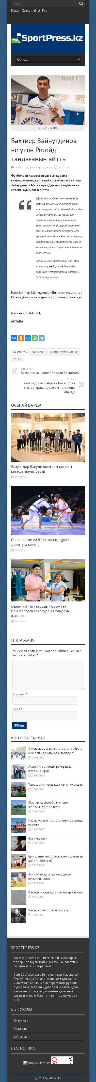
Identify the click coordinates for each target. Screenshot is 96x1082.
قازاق (36, 10)
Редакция (21, 1029)
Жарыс (39, 167)
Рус (44, 10)
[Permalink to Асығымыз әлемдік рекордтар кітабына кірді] (18, 778)
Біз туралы (21, 1021)
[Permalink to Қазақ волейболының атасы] (18, 922)
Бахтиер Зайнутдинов (64, 351)
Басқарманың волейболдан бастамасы (50, 371)
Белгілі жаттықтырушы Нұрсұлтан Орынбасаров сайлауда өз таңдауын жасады (41, 611)
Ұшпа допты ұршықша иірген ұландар (55, 784)
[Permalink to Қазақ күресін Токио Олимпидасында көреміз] (18, 832)
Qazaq (26, 10)
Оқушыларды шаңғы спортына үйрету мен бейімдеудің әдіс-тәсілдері (55, 750)
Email (16, 709)
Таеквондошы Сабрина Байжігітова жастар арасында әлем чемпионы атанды (48, 385)
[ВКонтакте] (14, 338)
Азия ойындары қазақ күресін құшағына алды (50, 876)
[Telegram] (42, 338)
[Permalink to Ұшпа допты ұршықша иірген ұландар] (18, 796)
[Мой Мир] (28, 338)
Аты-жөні (18, 694)
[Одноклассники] (21, 338)
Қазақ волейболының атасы (48, 910)
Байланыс (20, 1036)
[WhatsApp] (35, 338)
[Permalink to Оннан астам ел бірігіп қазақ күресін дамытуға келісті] (48, 534)
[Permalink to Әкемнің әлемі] (18, 850)
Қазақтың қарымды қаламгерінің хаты (55, 892)
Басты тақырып (26, 167)
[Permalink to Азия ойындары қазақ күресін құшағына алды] (18, 886)
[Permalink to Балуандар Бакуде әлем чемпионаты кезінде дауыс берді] (48, 461)
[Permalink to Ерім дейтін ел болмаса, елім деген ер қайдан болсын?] (18, 868)
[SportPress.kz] (48, 40)
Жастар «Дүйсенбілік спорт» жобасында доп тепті (48, 804)
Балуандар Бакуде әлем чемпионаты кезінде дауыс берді (41, 469)
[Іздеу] (81, 3)
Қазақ (15, 10)
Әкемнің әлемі (38, 838)
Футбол (48, 167)
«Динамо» (38, 351)
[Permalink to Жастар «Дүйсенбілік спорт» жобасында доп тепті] (18, 814)
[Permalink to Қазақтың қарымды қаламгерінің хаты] (18, 904)
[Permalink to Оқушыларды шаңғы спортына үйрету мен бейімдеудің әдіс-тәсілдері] (18, 760)
